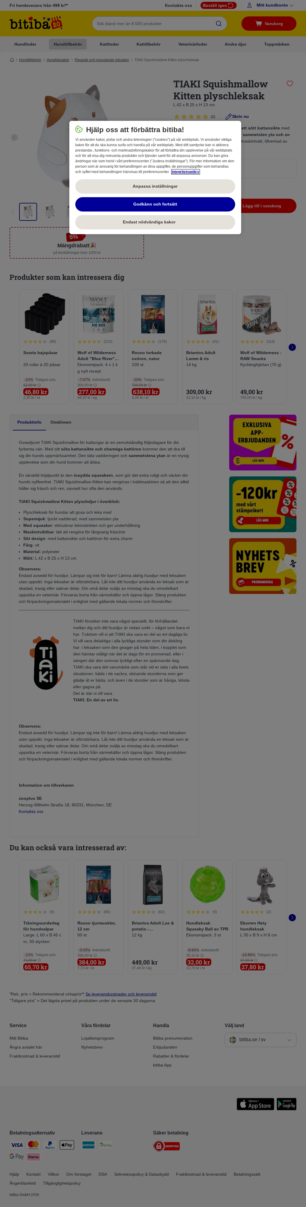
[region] (155, 177)
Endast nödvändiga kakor (155, 222)
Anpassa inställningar (155, 186)
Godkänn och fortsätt (155, 204)
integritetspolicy (185, 172)
